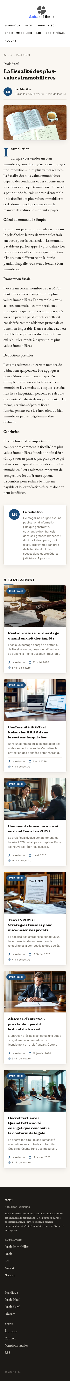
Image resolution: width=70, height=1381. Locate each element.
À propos (44, 558)
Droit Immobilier (18, 33)
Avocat (10, 40)
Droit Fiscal (48, 25)
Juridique (13, 25)
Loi (38, 33)
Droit (29, 25)
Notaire (10, 1275)
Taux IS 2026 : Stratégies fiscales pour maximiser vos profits (30, 925)
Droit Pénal (55, 33)
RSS (7, 1352)
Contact (10, 1338)
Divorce (10, 1314)
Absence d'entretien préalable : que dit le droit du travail (26, 1024)
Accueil (8, 55)
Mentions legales (16, 1345)
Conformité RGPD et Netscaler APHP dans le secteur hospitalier (28, 732)
